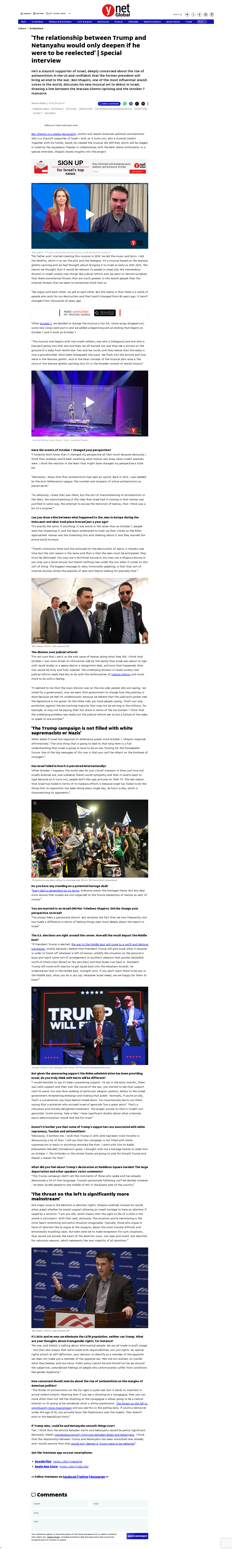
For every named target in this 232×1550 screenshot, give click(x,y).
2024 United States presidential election (113, 109)
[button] (69, 13)
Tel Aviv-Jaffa (59, 13)
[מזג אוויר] (47, 14)
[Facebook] (131, 104)
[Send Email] (143, 104)
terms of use (53, 1537)
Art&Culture (36, 28)
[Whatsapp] (125, 104)
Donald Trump (141, 109)
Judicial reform (85, 109)
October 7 (37, 113)
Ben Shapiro (50, 113)
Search (176, 14)
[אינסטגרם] (206, 14)
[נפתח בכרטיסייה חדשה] (187, 14)
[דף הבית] (116, 16)
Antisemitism (57, 109)
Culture (22, 28)
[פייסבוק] (199, 14)
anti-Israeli (71, 109)
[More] (147, 104)
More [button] (200, 21)
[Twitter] (137, 104)
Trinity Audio (60, 125)
